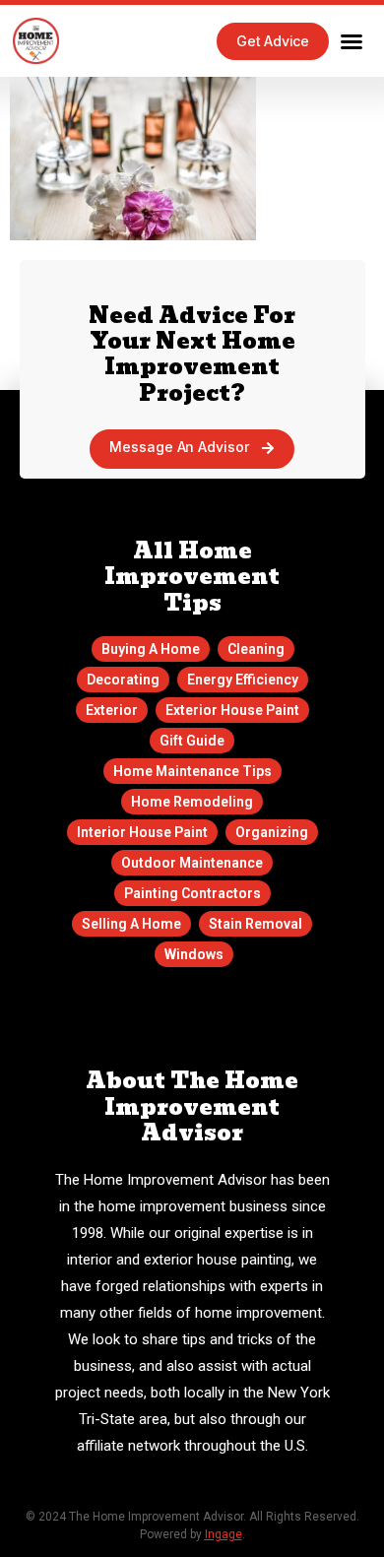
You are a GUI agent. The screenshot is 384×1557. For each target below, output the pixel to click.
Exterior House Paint (232, 710)
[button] (351, 41)
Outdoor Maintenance (192, 863)
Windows (194, 954)
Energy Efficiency (242, 679)
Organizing (271, 832)
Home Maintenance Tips (192, 771)
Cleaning (256, 649)
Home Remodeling (192, 802)
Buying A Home (150, 649)
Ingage (223, 1534)
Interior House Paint (142, 832)
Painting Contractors (192, 893)
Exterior (112, 710)
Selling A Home (131, 924)
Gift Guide (192, 740)
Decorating (123, 679)
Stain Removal (255, 924)
